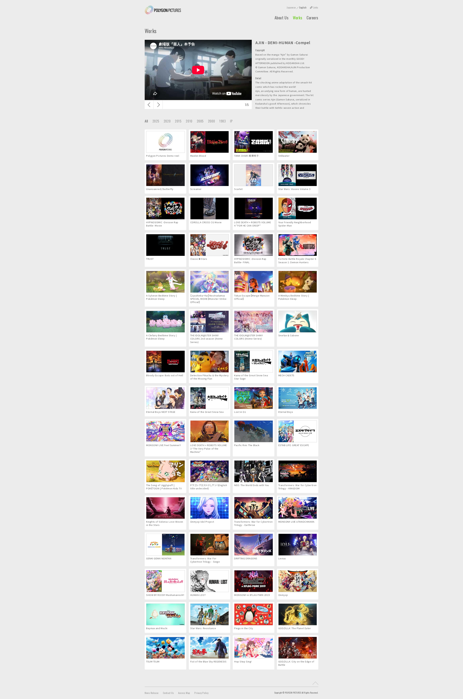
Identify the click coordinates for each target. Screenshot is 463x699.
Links (315, 7)
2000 (211, 121)
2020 (167, 121)
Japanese (291, 7)
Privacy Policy (201, 693)
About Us (281, 17)
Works (297, 17)
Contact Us (168, 693)
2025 (155, 121)
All (146, 121)
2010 (189, 121)
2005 (200, 121)
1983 (222, 121)
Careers (312, 17)
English (302, 7)
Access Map (184, 693)
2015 (178, 121)
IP (231, 121)
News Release (152, 693)
